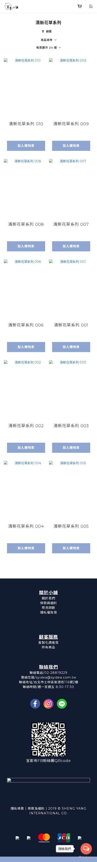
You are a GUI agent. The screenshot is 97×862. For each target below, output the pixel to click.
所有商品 (48, 647)
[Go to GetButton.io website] (86, 857)
